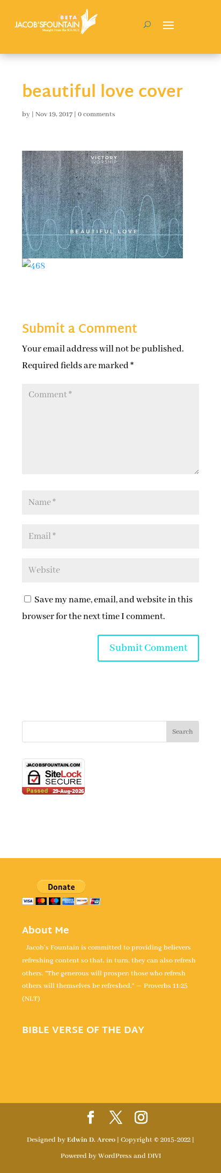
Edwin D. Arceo (91, 1139)
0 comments (96, 114)
